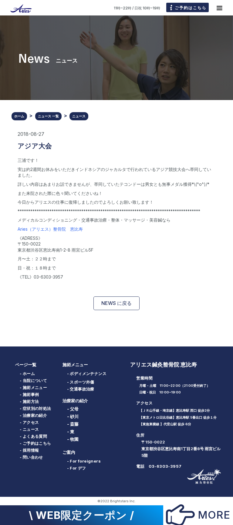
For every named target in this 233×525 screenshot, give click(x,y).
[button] (219, 8)
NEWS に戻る (116, 303)
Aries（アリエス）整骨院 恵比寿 (50, 229)
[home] (18, 8)
